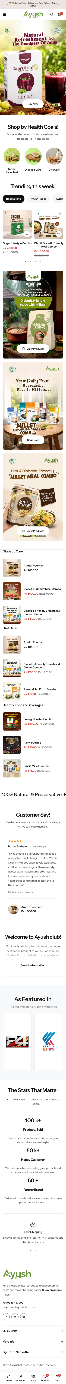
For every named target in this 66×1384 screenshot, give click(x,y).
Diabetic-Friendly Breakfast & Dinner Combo (42, 612)
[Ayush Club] (33, 14)
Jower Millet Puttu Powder (40, 689)
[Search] (52, 14)
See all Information (33, 965)
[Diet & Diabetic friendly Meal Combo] (48, 224)
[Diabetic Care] (33, 156)
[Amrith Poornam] (12, 568)
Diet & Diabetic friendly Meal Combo (48, 245)
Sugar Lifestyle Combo (17, 243)
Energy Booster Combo (38, 719)
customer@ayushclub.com (19, 1307)
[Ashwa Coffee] (12, 745)
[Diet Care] (54, 156)
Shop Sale (33, 440)
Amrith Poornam (34, 565)
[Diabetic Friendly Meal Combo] (12, 591)
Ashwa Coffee (32, 742)
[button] (7, 4)
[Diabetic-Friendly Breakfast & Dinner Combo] (12, 615)
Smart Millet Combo (36, 766)
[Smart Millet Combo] (12, 768)
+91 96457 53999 (13, 1302)
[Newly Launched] (12, 156)
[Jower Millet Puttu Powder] (12, 691)
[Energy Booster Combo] (12, 721)
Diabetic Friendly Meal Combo (42, 589)
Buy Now (33, 104)
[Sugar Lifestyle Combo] (17, 224)
